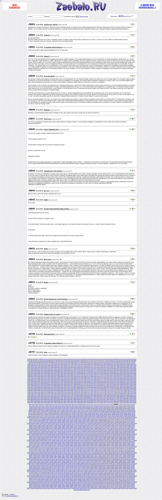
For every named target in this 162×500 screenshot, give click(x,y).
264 (52, 370)
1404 (120, 428)
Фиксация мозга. (49, 334)
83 (120, 361)
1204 (53, 417)
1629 (71, 442)
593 (49, 385)
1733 (67, 448)
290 (29, 372)
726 (52, 392)
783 (131, 393)
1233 (63, 419)
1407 (132, 428)
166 (55, 365)
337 (75, 373)
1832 (43, 454)
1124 (57, 412)
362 (49, 375)
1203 (49, 417)
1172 (34, 416)
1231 (55, 419)
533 (68, 382)
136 (65, 364)
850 (135, 396)
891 (52, 399)
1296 (108, 422)
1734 (71, 448)
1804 (37, 453)
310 (95, 372)
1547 (59, 437)
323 (29, 373)
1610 (102, 440)
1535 (116, 436)
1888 (59, 457)
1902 (116, 457)
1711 (85, 446)
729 (62, 392)
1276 (132, 420)
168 (62, 365)
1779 (43, 451)
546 (111, 382)
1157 (81, 414)
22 (74, 359)
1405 (124, 428)
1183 (77, 416)
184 (115, 365)
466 (65, 379)
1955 (116, 460)
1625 (55, 442)
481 (115, 379)
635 (78, 387)
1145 (34, 414)
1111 (114, 411)
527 (49, 382)
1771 (116, 449)
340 (85, 373)
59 (59, 361)
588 (32, 385)
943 (115, 401)
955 (45, 402)
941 (108, 401)
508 (95, 381)
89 (135, 361)
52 (41, 361)
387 (131, 375)
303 (72, 372)
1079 (92, 409)
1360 (47, 426)
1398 (96, 428)
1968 (63, 462)
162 (42, 365)
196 (45, 367)
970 (95, 402)
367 (65, 375)
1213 (89, 417)
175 (85, 365)
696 (62, 390)
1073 (67, 409)
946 (125, 401)
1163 (105, 414)
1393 (75, 428)
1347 (100, 425)
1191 (109, 416)
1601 (65, 440)
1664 (108, 443)
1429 (114, 429)
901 (85, 399)
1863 (63, 456)
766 (75, 393)
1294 (100, 422)
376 (95, 375)
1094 (46, 411)
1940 (55, 460)
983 (30, 405)
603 (82, 385)
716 (128, 390)
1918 (73, 459)
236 (68, 368)
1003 (99, 405)
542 (98, 382)
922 (45, 401)
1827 (130, 453)
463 (55, 379)
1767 (100, 449)
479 (108, 379)
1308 (49, 423)
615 (121, 385)
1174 (42, 416)
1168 (125, 414)
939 (102, 401)
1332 (39, 425)
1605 (81, 440)
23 (77, 359)
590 (39, 385)
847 (125, 396)
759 (52, 393)
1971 (75, 462)
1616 (126, 440)
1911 (45, 459)
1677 (55, 445)
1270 (108, 420)
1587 (116, 439)
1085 (116, 409)
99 (52, 362)
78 (107, 361)
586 (135, 384)
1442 (59, 431)
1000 (86, 405)
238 (75, 368)
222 (131, 367)
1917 (69, 459)
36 (110, 359)
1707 (69, 446)
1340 (71, 425)
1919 (77, 459)
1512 (130, 434)
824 (49, 396)
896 (68, 399)
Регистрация (84, 16)
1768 (104, 449)
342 (92, 373)
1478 (100, 433)
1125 (61, 412)
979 (125, 402)
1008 (120, 405)
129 (42, 364)
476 (98, 379)
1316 (81, 423)
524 (39, 382)
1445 (71, 431)
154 (125, 364)
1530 (96, 436)
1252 (34, 420)
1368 (79, 426)
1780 (47, 451)
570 (82, 384)
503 (78, 381)
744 (111, 392)
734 (78, 392)
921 (42, 401)
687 (32, 390)
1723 (134, 446)
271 (75, 370)
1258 (59, 420)
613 (115, 385)
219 (121, 367)
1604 (77, 440)
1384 (39, 428)
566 (68, 384)
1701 (45, 446)
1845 (96, 454)
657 (42, 389)
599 (68, 385)
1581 (92, 439)
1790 (87, 451)
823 (45, 396)
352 (125, 373)
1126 (65, 412)
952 (35, 402)
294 (42, 372)
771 (92, 393)
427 (45, 378)
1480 (108, 433)
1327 (126, 423)
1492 (49, 434)
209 (88, 367)
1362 (55, 426)
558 (42, 384)
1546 (55, 437)
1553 (83, 437)
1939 (51, 460)
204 (72, 367)
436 (75, 378)
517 (125, 381)
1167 (121, 414)
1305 (37, 423)
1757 (59, 449)
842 (108, 396)
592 (45, 385)
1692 (116, 445)
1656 (75, 443)
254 (128, 368)
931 (75, 401)
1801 (132, 451)
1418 (69, 429)
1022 (71, 406)
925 (55, 401)
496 (55, 381)
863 (68, 398)
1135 (101, 412)
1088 (128, 409)
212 (98, 367)
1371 (92, 426)
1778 (39, 451)
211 (95, 367)
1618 (134, 440)
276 (92, 370)
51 (38, 361)
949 (135, 401)
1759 (67, 449)
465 (62, 379)
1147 (42, 414)
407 (88, 376)
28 (89, 359)
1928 (114, 459)
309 (92, 372)
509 (98, 381)
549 (121, 382)
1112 (118, 411)
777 (111, 393)
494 (49, 381)
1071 (59, 409)
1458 (124, 431)
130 (45, 364)
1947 (83, 460)
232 (55, 368)
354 (131, 373)
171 (72, 365)
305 (78, 372)
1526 (79, 436)
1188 (97, 416)
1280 (43, 422)
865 (75, 398)
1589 (124, 439)
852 (32, 398)
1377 (116, 426)
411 (102, 376)
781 (125, 393)
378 (102, 375)
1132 (89, 412)
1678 (59, 445)
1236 (75, 419)
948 (131, 401)
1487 (28, 434)
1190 (105, 416)
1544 (47, 437)
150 (111, 364)
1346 (96, 425)
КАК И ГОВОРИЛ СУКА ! (51, 129)
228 (42, 368)
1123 (53, 412)
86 (127, 361)
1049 (75, 408)
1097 (58, 411)
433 (65, 378)
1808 (53, 453)
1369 (83, 426)
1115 (129, 411)
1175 (46, 416)
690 (42, 390)
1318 (89, 423)
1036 (128, 406)
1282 (51, 422)
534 (72, 382)
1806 (45, 453)
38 (115, 359)
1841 (79, 454)
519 (131, 381)
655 (35, 389)
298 (55, 372)
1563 (124, 437)
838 (95, 396)
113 (98, 362)
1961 (34, 462)
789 (42, 395)
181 (105, 365)
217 (115, 367)
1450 (92, 431)
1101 (74, 411)
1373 (100, 426)
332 (59, 373)
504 (82, 381)
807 (102, 395)
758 (49, 393)
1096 (54, 411)
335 (68, 373)
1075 (75, 409)
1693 (120, 445)
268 (65, 370)
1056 (104, 408)
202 (65, 367)
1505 (102, 434)
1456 (116, 431)
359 (39, 375)
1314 (73, 423)
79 (109, 361)
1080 (96, 409)
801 (82, 395)
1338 (63, 425)
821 (39, 396)
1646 (34, 443)
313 (105, 372)
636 (82, 387)
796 (65, 395)
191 (29, 367)
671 (88, 389)
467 (68, 379)
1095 (50, 411)
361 (45, 375)
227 (39, 368)
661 (55, 389)
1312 (65, 423)
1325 (118, 423)
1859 (47, 456)
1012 (30, 406)
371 (78, 375)
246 (102, 368)
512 (108, 381)
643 (105, 387)
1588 (120, 439)
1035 (124, 406)
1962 (39, 462)
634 (75, 387)
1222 (126, 417)
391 (35, 376)
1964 (47, 462)
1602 (69, 440)
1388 (55, 428)
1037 (132, 406)
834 (82, 396)
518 (128, 381)
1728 (47, 448)
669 (82, 389)
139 (75, 364)
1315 (77, 423)
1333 (43, 425)
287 (128, 370)
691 (45, 390)
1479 (104, 433)
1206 (61, 417)
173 (78, 365)
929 (68, 401)
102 (62, 362)
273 (82, 370)
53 (44, 361)
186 (121, 365)
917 (29, 401)
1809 (57, 453)
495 (52, 381)
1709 (77, 446)
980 (128, 402)
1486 (132, 433)
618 (131, 385)
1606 (86, 440)
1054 (96, 408)
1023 (75, 406)
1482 (116, 433)
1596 (45, 440)
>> (1, 1)
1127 (69, 412)
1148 (46, 414)
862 (65, 398)
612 (111, 385)
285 (121, 370)
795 (62, 395)
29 (92, 359)
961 (65, 402)
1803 (32, 453)
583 (125, 384)
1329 (134, 423)
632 (68, 387)
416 (118, 376)
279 (102, 370)
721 (35, 392)
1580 (87, 439)
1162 (101, 414)
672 (92, 389)
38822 (46, 200)
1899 (104, 457)
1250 (132, 419)
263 (49, 370)
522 (32, 382)
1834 (51, 454)
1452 (100, 431)
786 (32, 395)
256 (135, 368)
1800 (128, 451)
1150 (54, 414)
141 (82, 364)
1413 (49, 429)
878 (118, 398)
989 (50, 405)
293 (39, 372)
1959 (132, 460)
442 (95, 378)
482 (118, 379)
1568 (39, 439)
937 (95, 401)
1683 (79, 445)
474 (92, 379)
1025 (83, 406)
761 (59, 393)
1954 (112, 460)
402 (72, 376)
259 (35, 370)
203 (68, 367)
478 (105, 379)
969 (92, 402)
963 (72, 402)
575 (98, 384)
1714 (98, 446)
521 (29, 382)
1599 (57, 440)
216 (111, 367)
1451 (96, 431)
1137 (109, 412)
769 (85, 393)
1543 (43, 437)
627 (52, 387)
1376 (112, 426)
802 (85, 395)
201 (62, 367)
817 (134, 395)
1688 (100, 445)
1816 (85, 453)
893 (59, 399)
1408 (28, 429)
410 (98, 376)
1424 (94, 429)
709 (105, 390)
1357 (34, 426)
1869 (87, 456)
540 (92, 382)
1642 (124, 442)
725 (49, 392)
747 (121, 392)
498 (62, 381)
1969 (67, 462)
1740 (96, 448)
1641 (120, 442)
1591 (132, 439)
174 (82, 365)
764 (68, 393)
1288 (75, 422)
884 (29, 399)
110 (88, 362)
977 (118, 402)
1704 (57, 446)
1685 (87, 445)
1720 (122, 446)
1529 (92, 436)
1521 (59, 436)
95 (42, 362)
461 (49, 379)
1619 (30, 442)
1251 (30, 420)
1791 (92, 451)
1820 (102, 453)
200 (59, 367)
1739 (92, 448)
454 (135, 378)
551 (128, 382)
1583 (100, 439)
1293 (96, 422)
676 (105, 389)
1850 (116, 454)
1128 (73, 412)
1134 (97, 412)
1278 (34, 422)
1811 (65, 453)
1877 (120, 456)
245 (98, 368)
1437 (39, 431)
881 (128, 398)
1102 (78, 411)
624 (42, 387)
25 (82, 359)
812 (118, 395)
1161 (97, 414)
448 (115, 378)
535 (75, 382)
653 (29, 389)
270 (72, 370)
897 (72, 399)
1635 (96, 442)
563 (59, 384)
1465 (47, 433)
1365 (67, 426)
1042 (47, 408)
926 (59, 401)
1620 (34, 442)
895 (65, 399)
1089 (132, 409)
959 (59, 402)
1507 (110, 434)
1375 (108, 426)
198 (52, 367)
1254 (43, 420)
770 (88, 393)
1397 (92, 428)
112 (95, 362)
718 (134, 390)
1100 (70, 411)
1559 (108, 437)
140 (78, 364)
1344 (87, 425)
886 (35, 399)
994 (66, 405)
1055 (100, 408)
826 (55, 396)
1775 (132, 449)
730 (65, 392)
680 (118, 389)
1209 (73, 417)
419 (128, 376)
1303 (28, 423)
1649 (47, 443)
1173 (38, 416)
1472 (75, 433)
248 (108, 368)
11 (46, 359)
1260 (67, 420)
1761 (75, 449)
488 (29, 381)
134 (59, 364)
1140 (121, 412)
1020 (63, 406)
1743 (108, 448)
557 (39, 384)
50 (36, 361)
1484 (124, 433)
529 (55, 382)
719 (29, 392)
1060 (120, 408)
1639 (112, 442)
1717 (110, 446)
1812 (69, 453)
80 (112, 361)
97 (47, 362)
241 (85, 368)
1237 (79, 419)
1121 (45, 412)
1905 (128, 457)
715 (125, 390)
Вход (77, 16)
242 (88, 368)
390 (32, 376)
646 (115, 387)
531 (62, 382)
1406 (128, 428)
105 (72, 362)
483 (121, 379)
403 (75, 376)
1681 (71, 445)
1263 (79, 420)
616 (125, 385)
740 (98, 392)
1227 (39, 419)
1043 (51, 408)
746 (118, 392)
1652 (59, 443)
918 (32, 401)
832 (75, 396)
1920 (81, 459)
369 (72, 375)
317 (118, 372)
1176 (50, 416)
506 (88, 381)
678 (111, 389)
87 (130, 361)
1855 (30, 456)
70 (87, 361)
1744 (112, 448)
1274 (124, 420)
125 (29, 364)
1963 (43, 462)
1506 (106, 434)
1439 (47, 431)
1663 (104, 443)
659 (49, 389)
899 (78, 399)
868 (85, 398)
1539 (132, 436)
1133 (93, 412)
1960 (30, 462)
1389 (59, 428)
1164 (109, 414)
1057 (108, 408)
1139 (117, 412)
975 (111, 402)
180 (102, 365)
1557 (100, 437)
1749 (132, 448)
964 (75, 402)
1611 (106, 440)
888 (42, 399)
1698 (32, 446)
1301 (128, 422)
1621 (39, 442)
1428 (110, 429)
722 (39, 392)
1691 (112, 445)
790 (45, 395)
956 (49, 402)
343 (95, 373)
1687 (96, 445)
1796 (112, 451)
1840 (75, 454)
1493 (53, 434)
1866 (75, 456)
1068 (47, 409)
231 (52, 368)
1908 (32, 459)
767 (78, 393)
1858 (43, 456)
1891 (71, 457)
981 (131, 402)
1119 (38, 412)
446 (108, 378)
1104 (86, 411)
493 (45, 381)
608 (98, 385)
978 (121, 402)
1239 (87, 419)
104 (68, 362)
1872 (100, 456)
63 (69, 361)
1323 (110, 423)
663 (62, 389)
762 (62, 393)
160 (35, 365)
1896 (92, 457)
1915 (61, 459)
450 (121, 378)
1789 (83, 451)
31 (97, 359)
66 (76, 361)
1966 (55, 462)
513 (111, 381)
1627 (63, 442)
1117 (30, 412)
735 (82, 392)
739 (95, 392)
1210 (77, 417)
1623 (47, 442)
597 (62, 385)
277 (95, 370)
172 (75, 365)
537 (82, 382)
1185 (85, 416)
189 (131, 365)
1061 (124, 408)
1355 (132, 425)
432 (62, 378)
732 (72, 392)
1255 (47, 420)
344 (98, 373)
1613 (114, 440)
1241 (96, 419)
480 (111, 379)
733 (75, 392)
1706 (65, 446)
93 (37, 362)
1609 (98, 440)
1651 (55, 443)
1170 (133, 414)
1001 (90, 405)
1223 (130, 417)
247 (105, 368)
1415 (57, 429)
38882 (46, 249)
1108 (102, 411)
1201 (41, 417)
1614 (118, 440)
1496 (65, 434)
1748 (128, 448)
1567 (34, 439)
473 (88, 379)
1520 (55, 436)
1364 (63, 426)
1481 (112, 433)
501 (72, 381)
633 (72, 387)
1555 (92, 437)
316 (115, 372)
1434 (134, 429)
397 (55, 376)
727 (55, 392)
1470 (67, 433)
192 (32, 367)
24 (79, 359)
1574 (63, 439)
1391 (67, 428)
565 (65, 384)
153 (121, 364)
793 (55, 395)
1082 (104, 409)
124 (133, 362)
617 (128, 385)
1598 (53, 440)
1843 (87, 454)
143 (88, 364)
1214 (93, 417)
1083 (108, 409)
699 (72, 390)
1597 (49, 440)
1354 (128, 425)
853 (35, 398)
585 (131, 384)
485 (128, 379)
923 (49, 401)
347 (108, 373)
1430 (118, 429)
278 (98, 370)
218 (118, 367)
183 (111, 365)
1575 (67, 439)
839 (98, 396)
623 (39, 387)
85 (125, 361)
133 (55, 364)
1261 (71, 420)
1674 (43, 445)
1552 (79, 437)
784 (135, 393)
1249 (128, 419)
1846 (100, 454)
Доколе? (47, 56)
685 (135, 389)
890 (49, 399)
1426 (102, 429)
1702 (49, 446)
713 (118, 390)
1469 (63, 433)
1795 (108, 451)
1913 (53, 459)
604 (85, 385)
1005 (107, 405)
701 (78, 390)
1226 (34, 419)
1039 (34, 408)
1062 (128, 408)
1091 (34, 411)
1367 (75, 426)
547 (115, 382)
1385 (43, 428)
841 (105, 396)
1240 (92, 419)
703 (85, 390)
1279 (39, 422)
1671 (30, 445)
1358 (39, 426)
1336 (55, 425)
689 (39, 390)
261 (42, 370)
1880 (132, 456)
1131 (85, 412)
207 (82, 367)
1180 (65, 416)
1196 (129, 416)
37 (112, 359)
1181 (69, 416)
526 (45, 382)
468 (72, 379)
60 (61, 361)
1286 (67, 422)
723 (42, 392)
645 (111, 387)
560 (49, 384)
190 (135, 365)
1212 (85, 417)
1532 (104, 436)
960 (62, 402)
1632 (83, 442)
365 (59, 375)
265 (55, 370)
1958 (128, 460)
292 (35, 372)
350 (118, 373)
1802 (28, 453)
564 (62, 384)
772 (95, 393)
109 (85, 362)
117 (111, 362)
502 (75, 381)
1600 (61, 440)
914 (128, 399)
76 (102, 361)
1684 (83, 445)
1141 (125, 412)
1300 (124, 422)
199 (55, 367)
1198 (28, 417)
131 (49, 364)
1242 (100, 419)
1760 (71, 449)
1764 (87, 449)
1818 (94, 453)
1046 (63, 408)
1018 (55, 406)
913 (125, 399)
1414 (53, 429)
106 (75, 362)
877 (115, 398)
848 (128, 396)
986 (40, 405)
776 (108, 393)
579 (111, 384)
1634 (92, 442)
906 (102, 399)
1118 (34, 412)
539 (88, 382)
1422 (85, 429)
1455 (112, 431)
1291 (87, 422)
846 (121, 396)
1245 (112, 419)
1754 (47, 449)
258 (32, 370)
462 (52, 379)
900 (82, 399)
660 (52, 389)
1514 (30, 436)
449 (118, 378)
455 (29, 379)
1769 (108, 449)
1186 (89, 416)
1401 (108, 428)
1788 (79, 451)
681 (121, 389)
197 (49, 367)
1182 (73, 416)
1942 (63, 460)
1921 (85, 459)
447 (111, 378)
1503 (94, 434)
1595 (41, 440)
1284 (59, 422)
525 (42, 382)
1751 (34, 449)
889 (45, 399)
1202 (45, 417)
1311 (61, 423)
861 (62, 398)
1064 (30, 409)
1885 (47, 457)
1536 (120, 436)
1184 (81, 416)
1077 (83, 409)
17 (62, 359)
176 (88, 365)
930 (72, 401)
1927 (110, 459)
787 (35, 395)
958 (55, 402)
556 (35, 384)
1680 (67, 445)
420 (131, 376)
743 (108, 392)
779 (118, 393)
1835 (55, 454)
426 (42, 378)
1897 (96, 457)
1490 (41, 434)
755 (39, 393)
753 (32, 393)
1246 (116, 419)
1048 (71, 408)
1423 (89, 429)
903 (92, 399)
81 (114, 361)
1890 (67, 457)
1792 (96, 451)
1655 (71, 443)
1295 (104, 422)
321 (131, 372)
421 (134, 376)
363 (52, 375)
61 (64, 361)
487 (135, 379)
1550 (71, 437)
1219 (114, 417)
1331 (34, 425)
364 (55, 375)
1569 (43, 439)
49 (33, 361)
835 (85, 396)
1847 (104, 454)
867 (82, 398)
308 (88, 372)
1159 (89, 414)
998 (80, 405)
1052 (87, 408)
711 (111, 390)
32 (100, 359)
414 (111, 376)
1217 (106, 417)
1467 (55, 433)
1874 (108, 456)
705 (92, 390)
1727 (43, 448)
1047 (67, 408)
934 (85, 401)
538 (85, 382)
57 (54, 361)
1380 (128, 426)
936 (92, 401)
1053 (92, 408)
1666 (116, 443)
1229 (47, 419)
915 (131, 399)
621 (32, 387)
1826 (126, 453)
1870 (92, 456)
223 (134, 367)
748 (125, 392)
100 (55, 362)
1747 (124, 448)
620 (29, 387)
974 (108, 402)
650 (128, 387)
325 (35, 373)
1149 (50, 414)
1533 (108, 436)
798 (72, 395)
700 (75, 390)
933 (82, 401)
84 (122, 361)
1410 (37, 429)
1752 (39, 449)
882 (131, 398)
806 (98, 395)
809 (108, 395)
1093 (42, 411)
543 (102, 382)
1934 (30, 460)
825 (52, 396)
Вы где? (46, 191)
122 (127, 362)
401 (68, 376)
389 (29, 376)
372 (82, 375)
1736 (79, 448)
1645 (30, 443)
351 (121, 373)
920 (39, 401)
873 (102, 398)
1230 (51, 419)
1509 (118, 434)
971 (98, 402)
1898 (100, 457)
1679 (63, 445)
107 (78, 362)
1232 (59, 419)
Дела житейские (49, 76)
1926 (106, 459)
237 (72, 368)
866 (78, 398)
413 (108, 376)
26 (84, 359)
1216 (102, 417)
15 (57, 359)
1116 (133, 411)
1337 (59, 425)
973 (105, 402)
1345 (92, 425)
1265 (87, 420)
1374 (104, 426)
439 (85, 378)
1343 (83, 425)
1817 (89, 453)
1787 (75, 451)
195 (42, 367)
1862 (59, 456)
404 (78, 376)
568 (75, 384)
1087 (124, 409)
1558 (104, 437)
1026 (87, 406)
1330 (30, 425)
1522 (63, 436)
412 (105, 376)
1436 (34, 431)
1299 (120, 422)
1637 (104, 442)
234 (62, 368)
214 (105, 367)
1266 (92, 420)
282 (111, 370)
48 (31, 361)
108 (82, 362)
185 (118, 365)
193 (35, 367)
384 (121, 375)
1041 (43, 408)
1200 (36, 417)
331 (55, 373)
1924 (98, 459)
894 (62, 399)
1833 (47, 454)
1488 (32, 434)
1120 (41, 412)
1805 (41, 453)
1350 (112, 425)
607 (95, 385)
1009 (124, 405)
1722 (130, 446)
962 (68, 402)
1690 (108, 445)
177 (92, 365)
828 (62, 396)
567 (72, 384)
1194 (121, 416)
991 (57, 405)
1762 (79, 449)
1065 (34, 409)
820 (35, 396)
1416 (61, 429)
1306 (41, 423)
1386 (47, 428)
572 (88, 384)
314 (108, 372)
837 (92, 396)
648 (121, 387)
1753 (43, 449)
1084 (112, 409)
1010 (128, 405)
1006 (111, 405)
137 (68, 364)
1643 (128, 442)
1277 (30, 422)
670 (85, 389)
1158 (85, 414)
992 (60, 405)
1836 (59, 454)
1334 (47, 425)
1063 (132, 408)
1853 (128, 454)
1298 (116, 422)
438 (82, 378)
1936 (39, 460)
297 (52, 372)
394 (45, 376)
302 (68, 372)
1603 (73, 440)
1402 (112, 428)
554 (29, 384)
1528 (87, 436)
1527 (83, 436)
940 (105, 401)
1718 (114, 446)
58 (56, 361)
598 (65, 385)
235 (65, 368)
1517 (43, 436)
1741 (100, 448)
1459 (128, 431)
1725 (34, 448)
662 (59, 389)
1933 (134, 459)
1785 (67, 451)
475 (95, 379)
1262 (75, 420)
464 (59, 379)
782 (128, 393)
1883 (39, 457)
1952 (104, 460)
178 (95, 365)
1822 (110, 453)
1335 (51, 425)
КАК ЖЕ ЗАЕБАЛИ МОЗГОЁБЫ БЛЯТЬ (56, 209)
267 (62, 370)
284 (118, 370)
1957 (124, 460)
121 (123, 362)
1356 (30, 426)
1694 (124, 445)
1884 (43, 457)
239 (78, 368)
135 (62, 364)
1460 (132, 431)
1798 (120, 451)
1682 (75, 445)
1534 (112, 436)
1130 (81, 412)
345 (102, 373)
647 (118, 387)
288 (131, 370)
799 (75, 395)
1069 (51, 409)
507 (92, 381)
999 (83, 405)
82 (117, 361)
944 (118, 401)
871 (95, 398)
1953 (108, 460)
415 (115, 376)
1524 (71, 436)
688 (35, 390)
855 (42, 398)
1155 (73, 414)
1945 (75, 460)
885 (32, 399)
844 (115, 396)
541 (95, 382)
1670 (132, 443)
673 (95, 389)
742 (105, 392)
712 (115, 390)
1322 (106, 423)
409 (95, 376)
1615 (122, 440)
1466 (51, 433)
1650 (51, 443)
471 (82, 379)
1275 (128, 420)
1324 (114, 423)
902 (88, 399)
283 (115, 370)
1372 (96, 426)
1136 (105, 412)
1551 (75, 437)
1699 (37, 446)
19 (67, 359)
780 (121, 393)
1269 (104, 420)
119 (117, 362)
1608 (94, 440)
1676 (51, 445)
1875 (112, 456)
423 (32, 378)
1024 (79, 406)
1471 (71, 433)
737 (88, 392)
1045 (59, 408)
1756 (55, 449)
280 (105, 370)
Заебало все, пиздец (51, 24)
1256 (51, 420)
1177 (54, 416)
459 (42, 379)
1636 (100, 442)
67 (79, 361)
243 (92, 368)
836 (88, 396)
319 (125, 372)
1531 (100, 436)
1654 (67, 443)
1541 (34, 437)
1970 (71, 462)
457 (35, 379)
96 (45, 362)
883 (135, 398)
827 (59, 396)
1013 (34, 406)
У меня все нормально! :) (147, 6)
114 (101, 362)
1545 (51, 437)
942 (111, 401)
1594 (37, 440)
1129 (77, 412)
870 (92, 398)
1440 (51, 431)
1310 (57, 423)
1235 (71, 419)
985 (37, 405)
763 (65, 393)
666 (72, 389)
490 (35, 381)
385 (125, 375)
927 (62, 401)
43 (127, 359)
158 (29, 365)
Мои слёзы (47, 259)
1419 (73, 429)
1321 (102, 423)
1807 (49, 453)
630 (62, 387)
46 (135, 359)
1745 (116, 448)
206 (78, 367)
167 (59, 365)
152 (118, 364)
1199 (32, 417)
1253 (39, 420)
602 (78, 385)
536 (78, 382)
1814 (77, 453)
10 (44, 359)
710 (108, 390)
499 (65, 381)
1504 (98, 434)
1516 (39, 436)
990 (53, 405)
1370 (87, 426)
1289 (79, 422)
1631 (79, 442)
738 (92, 392)
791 (49, 395)
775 (105, 393)
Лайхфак (47, 110)
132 (52, 364)
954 (42, 402)
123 (130, 362)
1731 (59, 448)
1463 (39, 433)
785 (29, 395)
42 (125, 359)
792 (52, 395)
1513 (134, 434)
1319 (94, 423)
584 (128, 384)
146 (98, 364)
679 (115, 389)
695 (59, 390)
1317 (85, 423)
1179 (62, 416)
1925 (102, 459)
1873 (104, 456)
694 (55, 390)
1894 (83, 457)
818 (29, 396)
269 (68, 370)
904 (95, 399)
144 (92, 364)
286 (125, 370)
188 (128, 365)
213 (101, 367)
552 (131, 382)
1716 (106, 446)
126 (32, 364)
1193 (117, 416)
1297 (112, 422)
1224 (134, 417)
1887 (55, 457)
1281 (47, 422)
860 (59, 398)
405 (82, 376)
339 (82, 373)
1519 (51, 436)
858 (52, 398)
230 (49, 368)
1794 (104, 451)
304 (75, 372)
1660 (92, 443)
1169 (129, 414)
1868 (83, 456)
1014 (39, 406)
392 (39, 376)
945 (121, 401)
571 (85, 384)
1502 (90, 434)
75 (99, 361)
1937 (43, 460)
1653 (63, 443)
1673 (39, 445)
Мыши (46, 282)
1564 (128, 437)
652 (135, 387)
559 (45, 384)
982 (135, 402)
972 (102, 402)
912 (121, 399)
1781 (51, 451)
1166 (117, 414)
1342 (79, 425)
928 (65, 401)
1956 (120, 460)
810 (111, 395)
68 (82, 361)
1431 (122, 429)
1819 (98, 453)
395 (49, 376)
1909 (37, 459)
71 (89, 361)
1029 (100, 406)
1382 (30, 428)
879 (121, 398)
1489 (37, 434)
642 (102, 387)
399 (62, 376)
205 (75, 367)
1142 (129, 412)
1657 (79, 443)
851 (29, 398)
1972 (79, 462)
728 (59, 392)
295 (45, 372)
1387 (51, 428)
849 (131, 396)
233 (59, 368)
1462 (34, 433)
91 (32, 362)
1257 (55, 420)
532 (65, 382)
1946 (79, 460)
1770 (112, 449)
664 (65, 389)
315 (111, 372)
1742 (104, 448)
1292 (92, 422)
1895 (87, 457)
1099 (66, 411)
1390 (63, 428)
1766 (96, 449)
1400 (104, 428)
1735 (75, 448)
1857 (39, 456)
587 (29, 385)
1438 (43, 431)
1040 (39, 408)
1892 (75, 457)
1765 (92, 449)
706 (95, 390)
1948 (87, 460)
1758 (63, 449)
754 (35, 393)
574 (95, 384)
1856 (34, 456)
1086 (120, 409)
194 (39, 367)
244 (95, 368)
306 (82, 372)
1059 (116, 408)
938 (98, 401)
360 (42, 375)
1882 (34, 457)
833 (78, 396)
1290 (83, 422)
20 (69, 359)
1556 (96, 437)
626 (49, 387)
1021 (67, 406)
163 (45, 365)
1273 (120, 420)
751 (135, 392)
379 (105, 375)
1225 (30, 419)
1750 (30, 449)
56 (51, 361)
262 (45, 370)
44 (130, 359)
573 (92, 384)
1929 (118, 459)
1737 (83, 448)
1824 (118, 453)
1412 (45, 429)
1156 (77, 414)
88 (132, 361)
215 (108, 367)
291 (32, 372)
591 (42, 385)
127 (35, 364)
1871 (96, 456)
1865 (71, 456)
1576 (71, 439)
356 (29, 375)
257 (29, 370)
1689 (104, 445)
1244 (108, 419)
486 (131, 379)
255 (131, 368)
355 (135, 373)
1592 (28, 440)
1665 (112, 443)
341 (88, 373)
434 (68, 378)
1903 (120, 457)
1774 (128, 449)
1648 (43, 443)
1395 (83, 428)
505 (85, 381)
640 (95, 387)
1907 (28, 459)
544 (105, 382)
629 (59, 387)
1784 (63, 451)
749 (128, 392)
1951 (100, 460)
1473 (79, 433)
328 (45, 373)
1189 (101, 416)
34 (105, 359)
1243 (104, 419)
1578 (79, 439)
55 (49, 361)
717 (131, 390)
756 (42, 393)
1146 (38, 414)
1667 (120, 443)
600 (72, 385)
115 (104, 362)
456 (32, 379)
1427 (106, 429)
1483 (120, 433)
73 (94, 361)
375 (92, 375)
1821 (106, 453)
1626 (59, 442)
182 (108, 365)
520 (134, 381)
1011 (132, 405)
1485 (128, 433)
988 (47, 405)
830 (68, 396)
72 (92, 361)
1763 (83, 449)
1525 (75, 436)
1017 (51, 406)
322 (134, 372)
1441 (55, 431)
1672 (34, 445)
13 (51, 359)
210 (92, 367)
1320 (98, 423)
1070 (55, 409)
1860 (51, 456)
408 (92, 376)
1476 (92, 433)
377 (98, 375)
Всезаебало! (14, 6)
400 (65, 376)
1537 (124, 436)
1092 (38, 411)
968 (88, 402)
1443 (63, 431)
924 (52, 401)
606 (92, 385)
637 (85, 387)
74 (97, 361)
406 (85, 376)
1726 (39, 448)
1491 (45, 434)
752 (29, 393)
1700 (41, 446)
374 (88, 375)
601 (75, 385)
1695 (128, 445)
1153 (65, 414)
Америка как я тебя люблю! (53, 171)
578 (108, 384)
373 (85, 375)
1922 (89, 459)
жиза (45, 352)
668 (78, 389)
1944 (71, 460)
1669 (128, 443)
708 (102, 390)
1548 (63, 437)
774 (102, 393)
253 (125, 368)
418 (125, 376)
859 (55, 398)
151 (115, 364)
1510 (122, 434)
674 (98, 389)
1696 (132, 445)
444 (102, 378)
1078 (87, 409)
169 (65, 365)
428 (49, 378)
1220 (118, 417)
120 (120, 362)
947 (128, 401)
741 (102, 392)
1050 (79, 408)
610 (105, 385)
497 (59, 381)
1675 (47, 445)
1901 (112, 457)
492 (42, 381)
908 (108, 399)
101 (59, 362)
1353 (124, 425)
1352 (120, 425)
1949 (92, 460)
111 (91, 362)
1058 (112, 408)
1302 (132, 422)
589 (35, 385)
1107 (98, 411)
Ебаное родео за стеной (52, 314)
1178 (58, 416)
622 (35, 387)
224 (29, 368)
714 (121, 390)
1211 (81, 417)
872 (98, 398)
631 (65, 387)
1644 (132, 442)
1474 (83, 433)
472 (85, 379)
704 (88, 390)
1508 (114, 434)
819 (32, 396)
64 (71, 361)
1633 (87, 442)
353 (128, 373)
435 (72, 378)
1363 (59, 426)
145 (95, 364)
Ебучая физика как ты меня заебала (56, 299)
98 (50, 362)
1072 (63, 409)
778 (115, 393)
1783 (59, 451)
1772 (120, 449)
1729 (51, 448)
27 (87, 359)
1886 (51, 457)
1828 (134, 453)
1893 (79, 457)
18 (64, 359)
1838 (67, 454)
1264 (83, 420)
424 (35, 378)
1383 (34, 428)
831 (72, 396)
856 (45, 398)
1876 (116, 456)
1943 (67, 460)
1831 (39, 454)
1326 (122, 423)
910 (115, 399)
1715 (102, 446)
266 (59, 370)
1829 (30, 454)
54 (46, 361)
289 (135, 370)
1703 (53, 446)
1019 (59, 406)
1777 (34, 451)
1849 (112, 454)
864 (72, 398)
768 (82, 393)
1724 (30, 448)
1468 (59, 433)
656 (39, 389)
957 (52, 402)
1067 (43, 409)
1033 (116, 406)
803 (88, 395)
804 (92, 395)
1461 (30, 433)
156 (131, 364)
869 (88, 398)
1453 (104, 431)
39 (117, 359)
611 (108, 385)
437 (78, 378)
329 (49, 373)
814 (125, 395)
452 (128, 378)
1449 (87, 431)
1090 (30, 411)
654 (32, 389)
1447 (79, 431)
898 (75, 399)
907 (105, 399)
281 (108, 370)
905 (98, 399)
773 (98, 393)
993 (63, 405)
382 (115, 375)
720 (32, 392)
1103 (82, 411)
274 (85, 370)
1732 (63, 448)
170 (68, 365)
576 (102, 384)
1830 (34, 454)
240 (82, 368)
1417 (65, 429)
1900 (108, 457)
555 (32, 384)
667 (75, 389)
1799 (124, 451)
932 (78, 401)
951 (32, 402)
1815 (81, 453)
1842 (83, 454)
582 (121, 384)
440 (88, 378)
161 (39, 365)
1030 (104, 406)
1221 (122, 417)
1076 (79, 409)
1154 (69, 414)
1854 (132, 454)
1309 (53, 423)
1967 (59, 462)
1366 (71, 426)
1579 (83, 439)
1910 (41, 459)
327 (42, 373)
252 (121, 368)
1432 (126, 429)
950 (29, 402)
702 (82, 390)
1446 (75, 431)
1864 (67, 456)
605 (88, 385)
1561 (116, 437)
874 (105, 398)
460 (45, 379)
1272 (116, 420)
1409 (32, 429)
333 (62, 373)
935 (88, 401)
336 (72, 373)
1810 (61, 453)
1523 (67, 436)
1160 (93, 414)
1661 (96, 443)
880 (125, 398)
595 (55, 385)
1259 (63, 420)
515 (118, 381)
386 (128, 375)
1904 (124, 457)
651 (131, 387)
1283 (55, 422)
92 (34, 362)
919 (35, 401)
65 (74, 361)
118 (114, 362)
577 (105, 384)
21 (72, 359)
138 (72, 364)
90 (29, 362)
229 (45, 368)
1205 (57, 417)
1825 (122, 453)
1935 (34, 460)
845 (118, 396)
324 (32, 373)
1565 (132, 437)
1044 (55, 408)
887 (39, 399)
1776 (30, 451)
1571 (51, 439)
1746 (120, 448)
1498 (73, 434)
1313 (69, 423)
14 (54, 359)
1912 (49, 459)
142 (85, 364)
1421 (81, 429)
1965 (51, 462)
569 (78, 384)
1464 (43, 433)
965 (78, 402)
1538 (128, 436)
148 (105, 364)
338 (78, 373)
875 (108, 398)
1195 (125, 416)
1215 (98, 417)
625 (45, 387)
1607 (90, 440)
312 (101, 372)
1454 (108, 431)
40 (120, 359)
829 (65, 396)
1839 (71, 454)
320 (128, 372)
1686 (92, 445)
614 (118, 385)
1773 (124, 449)
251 (118, 368)
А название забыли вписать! (53, 47)
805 (95, 395)
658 (45, 389)
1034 (120, 406)
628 (55, 387)
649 (125, 387)
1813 (73, 453)
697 (65, 390)
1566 (30, 439)
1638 (108, 442)
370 (75, 375)
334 (65, 373)
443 (98, 378)
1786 (71, 451)
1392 (71, 428)
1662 (100, 443)
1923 (94, 459)
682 (125, 389)
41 (122, 359)
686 (29, 390)
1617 (130, 440)
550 (125, 382)
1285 (63, 422)
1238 (83, 419)
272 (78, 370)
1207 (65, 417)
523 (35, 382)
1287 (71, 422)
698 (68, 390)
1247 (120, 419)
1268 (100, 420)
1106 (94, 411)
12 (49, 359)
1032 (112, 406)
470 (78, 379)
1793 (100, 451)
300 (62, 372)
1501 (86, 434)
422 (29, 378)
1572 (55, 439)
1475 (87, 433)
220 (125, 367)
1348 (104, 425)
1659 (87, 443)
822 (42, 396)
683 (128, 389)
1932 (130, 459)
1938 (47, 460)
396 (52, 376)
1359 (43, 426)
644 (108, 387)
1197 (133, 416)
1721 (126, 446)
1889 (63, 457)
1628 (67, 442)
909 (111, 399)
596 (59, 385)
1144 (30, 414)
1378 (120, 426)
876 (111, 398)
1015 (43, 406)
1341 (75, 425)
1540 (30, 437)
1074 (71, 409)
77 (104, 361)
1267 (96, 420)
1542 (39, 437)
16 (59, 359)
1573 (59, 439)
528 (52, 382)
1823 (114, 453)
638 (88, 387)
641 (98, 387)
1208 (69, 417)
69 (84, 361)
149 (108, 364)
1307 (45, 423)
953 (39, 402)
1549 (67, 437)
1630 (75, 442)
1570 (47, 439)
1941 (59, 460)
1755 (51, 449)
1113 (122, 411)
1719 (118, 446)
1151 (58, 414)
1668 (124, 443)
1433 (130, 429)
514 (115, 381)
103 (65, 362)
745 (115, 392)
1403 (116, 428)
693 (52, 390)
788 (39, 395)
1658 (83, 443)
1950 (96, 460)
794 (59, 395)
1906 (132, 457)
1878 (124, 456)
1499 (77, 434)
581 (118, 384)
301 (65, 372)
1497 (69, 434)
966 (82, 402)
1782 (55, 451)
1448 (83, 431)
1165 (113, 414)
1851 (120, 454)
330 (52, 373)
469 (75, 379)
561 (52, 384)
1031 (108, 406)
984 (33, 405)
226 (35, 368)
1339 (67, 425)
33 (102, 359)
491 (39, 381)
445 (105, 378)
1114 (125, 411)
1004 (103, 405)
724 (45, 392)
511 (105, 381)
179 (98, 365)
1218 (110, 417)
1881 (30, 457)
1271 (112, 420)
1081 (100, 409)
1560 (112, 437)
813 (121, 395)
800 (78, 395)
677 (108, 389)
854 (39, 398)
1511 (126, 434)
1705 (61, 446)
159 (32, 365)
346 (105, 373)
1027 (92, 406)
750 (131, 392)
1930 (122, 459)
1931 (126, 459)
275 (88, 370)
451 (125, 378)
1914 (57, 459)
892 (55, 399)
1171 (30, 416)
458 (39, 379)
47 (28, 361)
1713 (94, 446)
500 (68, 381)
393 (42, 376)
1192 (113, 416)
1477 (96, 433)
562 (55, 384)
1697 (28, 446)
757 (45, 393)
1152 (62, 414)
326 (39, 373)
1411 (41, 429)
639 (92, 387)
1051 (83, 408)
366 (62, 375)
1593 (32, 440)
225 (32, 368)
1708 (73, 446)
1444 (67, 431)
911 (118, 399)
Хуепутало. (47, 119)
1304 (32, 423)
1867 (79, 456)
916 (134, 399)
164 (49, 365)
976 (115, 402)
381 (111, 375)
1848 (108, 454)
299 (59, 372)
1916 (65, 459)
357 (32, 375)
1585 (108, 439)
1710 (81, 446)
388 (135, 375)
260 (39, 370)
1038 (30, 408)
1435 (30, 431)
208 (85, 367)
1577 (75, 439)
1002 (95, 405)
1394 (79, 428)
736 (85, 392)
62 (66, 361)
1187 (93, 416)
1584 (104, 439)
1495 (61, 434)
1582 (96, 439)
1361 (51, 426)
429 (52, 378)
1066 (39, 409)
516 (121, 381)
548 (118, 382)
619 (134, 385)
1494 (57, 434)
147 (102, 364)
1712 (89, 446)
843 (111, 396)
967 (85, 402)
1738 (87, 448)
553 (135, 382)
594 (52, 385)
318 (121, 372)
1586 (112, 439)
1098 (62, 411)
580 (115, 384)
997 (76, 405)
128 (39, 364)
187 (125, 365)
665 (68, 389)
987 (43, 405)
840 (102, 396)
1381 (132, 426)
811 (115, 395)
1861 (55, 456)
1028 (96, 406)
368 (68, 375)
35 (107, 359)
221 (128, 367)
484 (125, 379)
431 (59, 378)
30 (95, 359)
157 (135, 364)
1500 (81, 434)
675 (102, 389)
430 (55, 378)
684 (131, 389)
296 (49, 372)
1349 (108, 425)
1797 (116, 451)
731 (68, 392)
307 (85, 372)
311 (98, 372)
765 (72, 393)
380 (108, 375)
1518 (47, 436)
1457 (120, 431)
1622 (43, 442)
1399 (100, 428)
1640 (116, 442)
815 (128, 395)
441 (92, 378)
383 (118, 375)
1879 (128, 456)
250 (115, 368)
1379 (124, 426)
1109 (106, 411)
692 (49, 390)
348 (111, 373)
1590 (128, 439)
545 (108, 382)
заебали (47, 35)
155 (128, 364)
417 (121, 376)
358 (35, 375)
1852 (124, 454)
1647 (39, 443)
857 (49, 398)
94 (40, 362)
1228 (43, 419)
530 (59, 382)
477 (102, 379)
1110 (110, 411)
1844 (92, 454)
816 (131, 395)
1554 (87, 437)
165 (52, 365)
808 (105, 395)
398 (59, 376)
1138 (113, 412)
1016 (47, 406)
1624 (51, 442)
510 (102, 381)
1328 (130, 423)
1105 (90, 411)
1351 (116, 425)
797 (68, 395)
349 (115, 373)
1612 (110, 440)
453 (131, 378)
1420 (77, 429)
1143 (133, 412)
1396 (87, 428)
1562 (120, 437)
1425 (98, 429)
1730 (55, 448)
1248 (124, 419)
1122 (49, 412)
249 (111, 368)
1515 (34, 436)
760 (55, 393)
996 (73, 405)
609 (102, 385)
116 (107, 362)
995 (70, 405)
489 (32, 381)
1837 (63, 454)
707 (98, 390)
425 (39, 378)
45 (133, 359)
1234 (67, 419)
